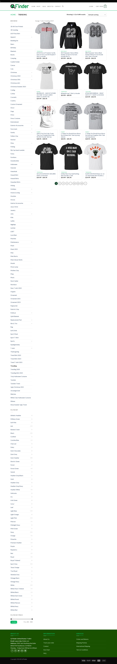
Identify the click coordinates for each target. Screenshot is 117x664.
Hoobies (13, 196)
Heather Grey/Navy (17, 486)
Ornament (14, 295)
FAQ (44, 653)
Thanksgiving (15, 352)
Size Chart (46, 650)
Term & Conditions (82, 650)
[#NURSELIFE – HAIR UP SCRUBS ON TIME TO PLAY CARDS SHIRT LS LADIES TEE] (46, 75)
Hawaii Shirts (15, 178)
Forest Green (15, 468)
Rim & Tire (14, 323)
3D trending (14, 30)
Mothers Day (15, 270)
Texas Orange (15, 567)
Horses (13, 200)
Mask (12, 245)
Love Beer (14, 235)
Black (12, 433)
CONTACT (58, 6)
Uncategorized (15, 390)
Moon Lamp (14, 267)
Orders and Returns (82, 639)
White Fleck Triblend (17, 589)
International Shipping (83, 646)
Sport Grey (14, 564)
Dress (12, 115)
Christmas (14, 72)
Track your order (48, 643)
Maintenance (15, 242)
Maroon (13, 521)
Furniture (13, 157)
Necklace (14, 284)
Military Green (15, 419)
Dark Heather (15, 458)
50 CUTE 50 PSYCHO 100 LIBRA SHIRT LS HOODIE (46, 174)
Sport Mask (14, 334)
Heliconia (14, 493)
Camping (13, 58)
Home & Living (15, 192)
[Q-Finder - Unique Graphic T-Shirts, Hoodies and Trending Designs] (20, 6)
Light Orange (15, 514)
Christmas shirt (15, 83)
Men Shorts (14, 256)
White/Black (15, 592)
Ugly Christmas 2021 (17, 387)
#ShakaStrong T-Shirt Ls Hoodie (70, 93)
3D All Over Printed (17, 26)
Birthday (13, 47)
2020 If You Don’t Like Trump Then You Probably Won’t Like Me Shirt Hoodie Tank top (45, 135)
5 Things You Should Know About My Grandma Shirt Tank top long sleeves (71, 135)
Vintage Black (15, 578)
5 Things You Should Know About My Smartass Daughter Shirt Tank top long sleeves (95, 135)
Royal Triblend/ (15, 560)
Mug (12, 274)
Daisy (12, 447)
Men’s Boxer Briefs (16, 260)
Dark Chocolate (15, 451)
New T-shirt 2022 (16, 288)
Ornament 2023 (15, 302)
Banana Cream (15, 429)
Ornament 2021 (15, 298)
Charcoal (13, 444)
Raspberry (14, 550)
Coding (13, 90)
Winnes (13, 401)
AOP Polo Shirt (15, 33)
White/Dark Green (16, 596)
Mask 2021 (14, 249)
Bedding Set (14, 40)
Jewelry (13, 210)
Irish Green (14, 500)
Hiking (13, 185)
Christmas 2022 (15, 76)
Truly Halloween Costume (19, 376)
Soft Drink (14, 330)
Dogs (12, 111)
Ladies (13, 221)
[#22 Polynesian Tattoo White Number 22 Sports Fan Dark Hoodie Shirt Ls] (71, 35)
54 (82, 183)
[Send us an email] (22, 650)
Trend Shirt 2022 (16, 355)
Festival (13, 139)
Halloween (14, 164)
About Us (46, 639)
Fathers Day (14, 136)
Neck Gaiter (14, 281)
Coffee (13, 93)
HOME (33, 6)
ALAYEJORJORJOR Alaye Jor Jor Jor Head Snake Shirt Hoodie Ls (95, 174)
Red (12, 553)
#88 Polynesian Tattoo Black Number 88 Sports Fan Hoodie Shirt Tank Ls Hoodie (94, 54)
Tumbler (13, 380)
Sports (13, 341)
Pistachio (13, 539)
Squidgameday (15, 344)
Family (13, 132)
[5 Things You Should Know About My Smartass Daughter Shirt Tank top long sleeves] (95, 116)
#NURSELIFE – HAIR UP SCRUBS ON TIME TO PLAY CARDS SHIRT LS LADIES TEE (46, 94)
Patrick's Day (15, 309)
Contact (46, 646)
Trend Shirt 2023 (16, 359)
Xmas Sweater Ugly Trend (19, 405)
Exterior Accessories (17, 125)
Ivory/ (12, 504)
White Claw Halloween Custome (21, 398)
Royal (12, 557)
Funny (12, 154)
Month (13, 263)
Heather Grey (15, 482)
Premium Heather (16, 543)
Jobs (12, 214)
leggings (13, 224)
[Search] (62, 6)
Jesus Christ (14, 207)
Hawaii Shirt (14, 175)
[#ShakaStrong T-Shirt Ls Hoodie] (71, 75)
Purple (13, 546)
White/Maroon (15, 603)
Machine (13, 238)
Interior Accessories (17, 203)
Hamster (13, 168)
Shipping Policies (81, 643)
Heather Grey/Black (17, 475)
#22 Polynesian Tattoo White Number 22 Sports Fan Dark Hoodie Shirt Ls (69, 54)
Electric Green (15, 461)
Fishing (13, 146)
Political (13, 313)
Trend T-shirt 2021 (16, 362)
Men (12, 253)
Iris (12, 497)
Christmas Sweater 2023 (18, 86)
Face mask (14, 129)
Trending (14, 366)
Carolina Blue (15, 440)
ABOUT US (50, 6)
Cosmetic (14, 97)
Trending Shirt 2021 (17, 373)
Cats (12, 69)
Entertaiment (15, 122)
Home (13, 15)
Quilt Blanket (15, 316)
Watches (13, 394)
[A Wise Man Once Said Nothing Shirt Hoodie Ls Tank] (71, 156)
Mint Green (14, 528)
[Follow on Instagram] (15, 650)
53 (78, 183)
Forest (13, 465)
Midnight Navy (15, 525)
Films (12, 143)
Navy (12, 532)
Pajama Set (14, 306)
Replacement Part (16, 320)
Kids (12, 217)
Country (13, 101)
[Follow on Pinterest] (25, 650)
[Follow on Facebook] (12, 650)
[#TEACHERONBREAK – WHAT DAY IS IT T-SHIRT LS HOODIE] (95, 75)
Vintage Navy (15, 581)
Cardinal (13, 436)
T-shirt (13, 348)
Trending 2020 (15, 369)
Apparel (13, 37)
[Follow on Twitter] (18, 650)
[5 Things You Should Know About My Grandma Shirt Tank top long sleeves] (71, 116)
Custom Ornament (16, 104)
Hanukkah (14, 171)
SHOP (38, 6)
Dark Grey (14, 454)
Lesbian (13, 228)
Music (12, 277)
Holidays (13, 189)
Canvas (13, 65)
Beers (12, 44)
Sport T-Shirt (15, 337)
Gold (12, 479)
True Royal (14, 571)
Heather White (15, 489)
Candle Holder (15, 62)
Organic (13, 291)
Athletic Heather (16, 415)
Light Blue (14, 511)
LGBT (12, 231)
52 (74, 183)
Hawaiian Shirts (15, 182)
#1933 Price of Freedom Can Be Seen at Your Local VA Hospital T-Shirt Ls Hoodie (46, 54)
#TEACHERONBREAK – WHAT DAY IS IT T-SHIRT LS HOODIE (94, 94)
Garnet (13, 472)
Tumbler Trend (15, 383)
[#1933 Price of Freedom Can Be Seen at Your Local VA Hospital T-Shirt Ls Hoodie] (46, 35)
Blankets (13, 51)
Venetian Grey (15, 574)
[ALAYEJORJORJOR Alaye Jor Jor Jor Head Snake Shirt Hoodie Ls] (95, 156)
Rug (12, 327)
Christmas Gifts (15, 79)
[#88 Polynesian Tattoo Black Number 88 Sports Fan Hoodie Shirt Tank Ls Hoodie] (95, 35)
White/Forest (15, 599)
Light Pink (14, 518)
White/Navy (14, 606)
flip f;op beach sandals (17, 150)
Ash (12, 426)
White (12, 585)
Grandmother (15, 161)
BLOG (44, 6)
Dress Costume (15, 118)
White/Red (14, 610)
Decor (12, 108)
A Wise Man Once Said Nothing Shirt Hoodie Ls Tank (70, 174)
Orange (13, 535)
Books (13, 55)
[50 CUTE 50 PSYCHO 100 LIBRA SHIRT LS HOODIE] (46, 156)
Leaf (12, 507)
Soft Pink (13, 422)
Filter (14, 622)
